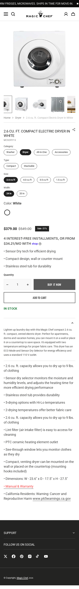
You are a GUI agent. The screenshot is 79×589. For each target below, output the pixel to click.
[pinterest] (22, 556)
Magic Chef (22, 578)
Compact (11, 166)
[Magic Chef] (39, 14)
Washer (10, 152)
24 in (8, 193)
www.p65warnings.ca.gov (52, 498)
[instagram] (30, 556)
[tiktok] (38, 556)
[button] (73, 14)
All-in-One (42, 152)
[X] (5, 556)
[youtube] (46, 556)
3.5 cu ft (44, 179)
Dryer (25, 152)
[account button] (66, 14)
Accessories (61, 152)
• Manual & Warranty (18, 486)
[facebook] (14, 556)
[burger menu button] (6, 14)
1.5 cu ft (60, 179)
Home (7, 117)
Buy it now (54, 284)
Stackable (29, 166)
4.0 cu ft (27, 179)
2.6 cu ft (10, 179)
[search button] (13, 14)
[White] (7, 212)
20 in (21, 193)
